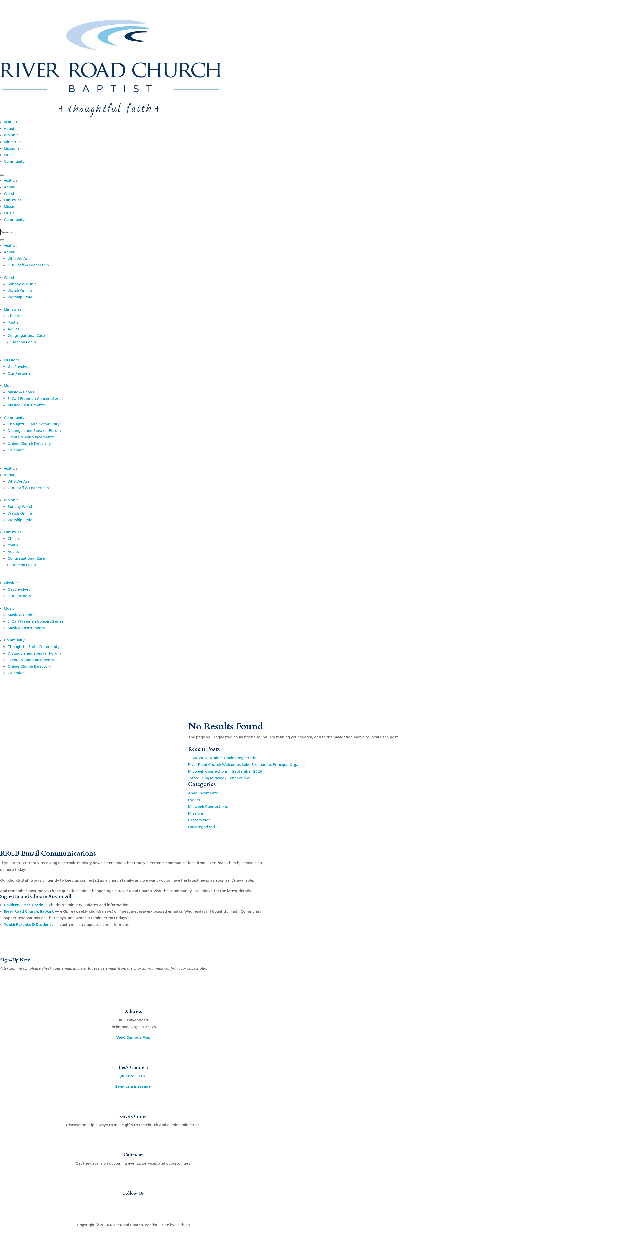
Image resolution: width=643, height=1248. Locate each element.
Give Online (133, 1116)
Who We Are (19, 258)
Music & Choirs (21, 391)
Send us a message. (133, 1086)
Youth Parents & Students (28, 924)
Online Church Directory (29, 443)
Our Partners (19, 373)
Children (15, 315)
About (9, 128)
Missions (12, 148)
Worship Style (20, 296)
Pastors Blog (199, 819)
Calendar (16, 449)
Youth (13, 322)
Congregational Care (26, 335)
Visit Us (10, 121)
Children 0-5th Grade (23, 904)
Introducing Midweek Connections (219, 777)
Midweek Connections (208, 806)
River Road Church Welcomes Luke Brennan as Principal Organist (246, 764)
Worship (11, 134)
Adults (13, 328)
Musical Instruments (26, 404)
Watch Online (20, 290)
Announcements (203, 792)
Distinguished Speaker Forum (34, 430)
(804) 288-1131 (133, 1075)
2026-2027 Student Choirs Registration (223, 757)
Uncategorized (201, 826)
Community (14, 161)
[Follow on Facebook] (123, 1202)
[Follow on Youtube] (133, 1202)
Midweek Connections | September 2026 (225, 771)
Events (194, 799)
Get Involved (19, 366)
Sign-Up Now (15, 960)
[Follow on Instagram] (143, 1202)
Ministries (13, 141)
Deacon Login (23, 341)
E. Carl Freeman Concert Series (36, 398)
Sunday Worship (22, 283)
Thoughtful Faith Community (34, 423)
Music (9, 154)
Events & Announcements (31, 436)
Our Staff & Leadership (28, 264)
